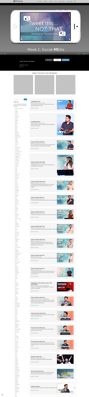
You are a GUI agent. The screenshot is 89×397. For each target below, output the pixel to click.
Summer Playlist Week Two (37, 255)
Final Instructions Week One (38, 341)
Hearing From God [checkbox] (18, 253)
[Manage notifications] (2, 395)
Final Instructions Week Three (38, 313)
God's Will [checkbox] (16, 235)
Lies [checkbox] (15, 287)
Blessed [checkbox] (16, 130)
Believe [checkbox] (16, 126)
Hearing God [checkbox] (17, 254)
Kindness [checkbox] (16, 282)
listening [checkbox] (16, 291)
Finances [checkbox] (16, 209)
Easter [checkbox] (16, 181)
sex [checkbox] (15, 394)
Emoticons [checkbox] (17, 186)
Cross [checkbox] (16, 168)
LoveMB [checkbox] (16, 297)
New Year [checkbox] (16, 327)
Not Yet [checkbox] (16, 335)
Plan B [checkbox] (16, 348)
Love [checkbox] (16, 296)
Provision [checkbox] (16, 360)
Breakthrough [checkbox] (17, 135)
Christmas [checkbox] (17, 142)
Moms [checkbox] (16, 317)
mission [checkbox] (16, 314)
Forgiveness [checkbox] (17, 214)
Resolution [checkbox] (17, 373)
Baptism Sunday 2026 (36, 356)
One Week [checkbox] (17, 338)
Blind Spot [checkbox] (16, 132)
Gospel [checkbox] (16, 236)
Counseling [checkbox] (17, 163)
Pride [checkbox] (16, 357)
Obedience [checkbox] (17, 336)
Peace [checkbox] (16, 345)
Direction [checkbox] (16, 178)
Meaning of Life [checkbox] (17, 303)
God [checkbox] (15, 230)
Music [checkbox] (16, 323)
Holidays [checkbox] (16, 256)
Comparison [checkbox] (17, 153)
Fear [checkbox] (16, 205)
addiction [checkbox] (16, 111)
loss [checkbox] (15, 294)
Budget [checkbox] (16, 138)
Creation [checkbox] (16, 166)
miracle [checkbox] (16, 311)
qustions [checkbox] (16, 366)
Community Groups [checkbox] (18, 151)
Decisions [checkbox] (16, 175)
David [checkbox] (16, 171)
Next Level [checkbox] (17, 330)
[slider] (40, 53)
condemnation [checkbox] (17, 157)
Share (57, 59)
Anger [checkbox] (16, 114)
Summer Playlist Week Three (38, 239)
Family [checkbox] (16, 196)
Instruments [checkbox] (17, 272)
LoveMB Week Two (35, 101)
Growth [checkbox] (16, 245)
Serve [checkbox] (16, 393)
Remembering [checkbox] (17, 370)
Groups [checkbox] (16, 244)
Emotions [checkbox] (16, 187)
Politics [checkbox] (16, 351)
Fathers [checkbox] (16, 202)
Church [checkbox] (16, 144)
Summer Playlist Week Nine (38, 141)
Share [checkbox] (16, 396)
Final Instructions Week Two (38, 327)
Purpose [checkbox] (16, 361)
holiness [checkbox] (16, 257)
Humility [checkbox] (16, 263)
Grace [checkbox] (16, 238)
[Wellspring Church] (18, 1)
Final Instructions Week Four (38, 297)
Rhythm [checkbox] (16, 378)
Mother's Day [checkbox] (17, 321)
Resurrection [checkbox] (17, 376)
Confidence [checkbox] (17, 159)
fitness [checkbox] (16, 211)
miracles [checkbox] (16, 312)
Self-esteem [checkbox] (17, 388)
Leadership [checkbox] (17, 284)
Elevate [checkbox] (16, 184)
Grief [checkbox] (16, 242)
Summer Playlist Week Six (37, 197)
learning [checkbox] (16, 285)
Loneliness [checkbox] (17, 293)
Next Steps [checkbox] (17, 332)
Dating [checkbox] (16, 169)
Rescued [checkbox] (16, 372)
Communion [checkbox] (17, 148)
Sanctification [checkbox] (17, 384)
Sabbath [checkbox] (16, 379)
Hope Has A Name (35, 386)
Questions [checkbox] (16, 364)
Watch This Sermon (35, 108)
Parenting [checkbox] (16, 342)
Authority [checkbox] (16, 120)
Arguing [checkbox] (16, 117)
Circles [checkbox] (16, 145)
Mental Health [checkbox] (17, 305)
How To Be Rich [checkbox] (17, 262)
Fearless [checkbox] (16, 206)
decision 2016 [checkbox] (17, 174)
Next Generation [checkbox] (18, 329)
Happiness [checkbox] (17, 250)
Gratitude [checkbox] (16, 241)
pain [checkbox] (15, 339)
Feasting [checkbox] (16, 208)
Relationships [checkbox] (17, 367)
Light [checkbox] (16, 290)
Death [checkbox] (16, 172)
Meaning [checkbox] (16, 302)
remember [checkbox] (17, 369)
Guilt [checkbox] (16, 248)
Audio (49, 59)
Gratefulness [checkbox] (17, 239)
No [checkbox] (15, 333)
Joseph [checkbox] (16, 278)
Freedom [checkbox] (16, 215)
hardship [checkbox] (16, 251)
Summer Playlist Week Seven (38, 181)
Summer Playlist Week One (37, 268)
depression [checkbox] (17, 177)
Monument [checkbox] (17, 320)
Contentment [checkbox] (17, 160)
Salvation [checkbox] (16, 382)
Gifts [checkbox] (16, 227)
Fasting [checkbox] (16, 199)
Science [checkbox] (16, 385)
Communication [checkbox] (17, 147)
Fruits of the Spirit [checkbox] (18, 218)
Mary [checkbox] (16, 300)
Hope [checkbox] (16, 260)
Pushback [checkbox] (16, 363)
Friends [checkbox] (16, 217)
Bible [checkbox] (16, 129)
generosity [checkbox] (17, 223)
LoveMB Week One (35, 121)
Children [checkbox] (16, 141)
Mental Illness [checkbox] (17, 306)
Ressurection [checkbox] (17, 375)
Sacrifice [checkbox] (16, 381)
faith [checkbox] (15, 193)
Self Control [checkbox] (17, 387)
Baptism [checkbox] (16, 123)
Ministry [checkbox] (16, 309)
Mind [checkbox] (16, 308)
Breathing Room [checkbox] (17, 136)
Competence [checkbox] (17, 156)
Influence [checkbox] (16, 266)
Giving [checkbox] (16, 229)
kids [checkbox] (15, 281)
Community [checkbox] (17, 150)
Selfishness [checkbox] (17, 391)
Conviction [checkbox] (17, 162)
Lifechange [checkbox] (17, 288)
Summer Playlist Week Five (37, 212)
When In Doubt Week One (37, 371)
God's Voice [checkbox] (17, 233)
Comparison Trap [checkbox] (18, 154)
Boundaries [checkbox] (17, 133)
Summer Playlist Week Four (38, 226)
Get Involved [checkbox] (17, 226)
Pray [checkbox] (16, 354)
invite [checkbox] (16, 275)
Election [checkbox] (16, 183)
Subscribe (65, 59)
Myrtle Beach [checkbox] (17, 324)
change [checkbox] (16, 139)
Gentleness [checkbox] (17, 224)
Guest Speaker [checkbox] (17, 247)
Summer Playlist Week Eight (38, 162)
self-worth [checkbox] (16, 390)
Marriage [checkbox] (16, 299)
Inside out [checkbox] (16, 269)
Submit (25, 99)
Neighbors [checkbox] (16, 326)
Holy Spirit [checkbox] (16, 259)
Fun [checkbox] (15, 220)
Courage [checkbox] (16, 165)
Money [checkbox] (16, 318)
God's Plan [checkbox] (17, 232)
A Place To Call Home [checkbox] (18, 108)
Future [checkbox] (16, 221)
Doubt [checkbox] (16, 180)
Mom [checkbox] (16, 315)
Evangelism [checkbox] (17, 190)
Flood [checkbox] (16, 212)
